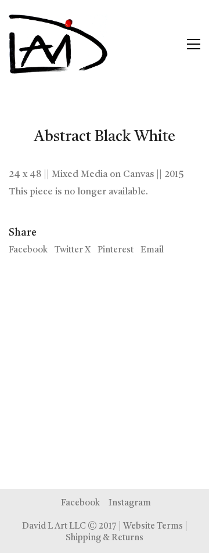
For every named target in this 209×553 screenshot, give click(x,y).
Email (152, 250)
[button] (193, 44)
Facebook (28, 250)
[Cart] (169, 44)
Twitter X (73, 250)
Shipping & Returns (104, 538)
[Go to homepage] (58, 44)
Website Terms (153, 526)
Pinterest (116, 250)
